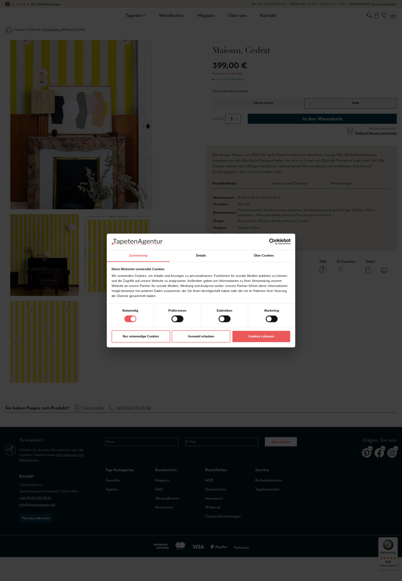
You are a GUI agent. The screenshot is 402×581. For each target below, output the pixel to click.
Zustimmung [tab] (138, 255)
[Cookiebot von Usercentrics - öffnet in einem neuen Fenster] (272, 242)
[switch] (177, 319)
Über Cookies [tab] (264, 255)
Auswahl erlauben (201, 336)
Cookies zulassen (261, 336)
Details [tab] (201, 255)
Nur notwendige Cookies (141, 336)
